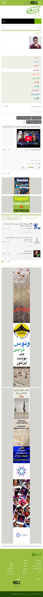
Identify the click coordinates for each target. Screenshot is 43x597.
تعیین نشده (34, 160)
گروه (35, 98)
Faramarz (29, 228)
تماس (39, 571)
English (27, 2)
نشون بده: (35, 122)
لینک (35, 61)
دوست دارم (23, 167)
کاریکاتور (34, 90)
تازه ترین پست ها (31, 218)
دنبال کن (4, 106)
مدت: (25, 117)
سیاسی (27, 246)
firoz (30, 242)
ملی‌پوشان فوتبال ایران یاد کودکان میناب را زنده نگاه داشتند (17, 225)
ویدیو (35, 70)
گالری (35, 86)
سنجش (34, 78)
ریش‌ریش (27, 251)
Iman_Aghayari (35, 150)
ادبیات (27, 257)
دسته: (38, 117)
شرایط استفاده (36, 566)
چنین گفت (33, 94)
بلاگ (35, 65)
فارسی (33, 2)
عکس (35, 82)
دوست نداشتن (39, 167)
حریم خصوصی (36, 568)
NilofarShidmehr (27, 254)
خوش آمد (38, 563)
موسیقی (34, 74)
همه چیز (36, 57)
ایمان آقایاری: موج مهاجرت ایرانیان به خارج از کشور (21, 126)
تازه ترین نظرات (11, 218)
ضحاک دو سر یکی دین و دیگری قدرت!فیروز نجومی (19, 238)
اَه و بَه (11, 573)
